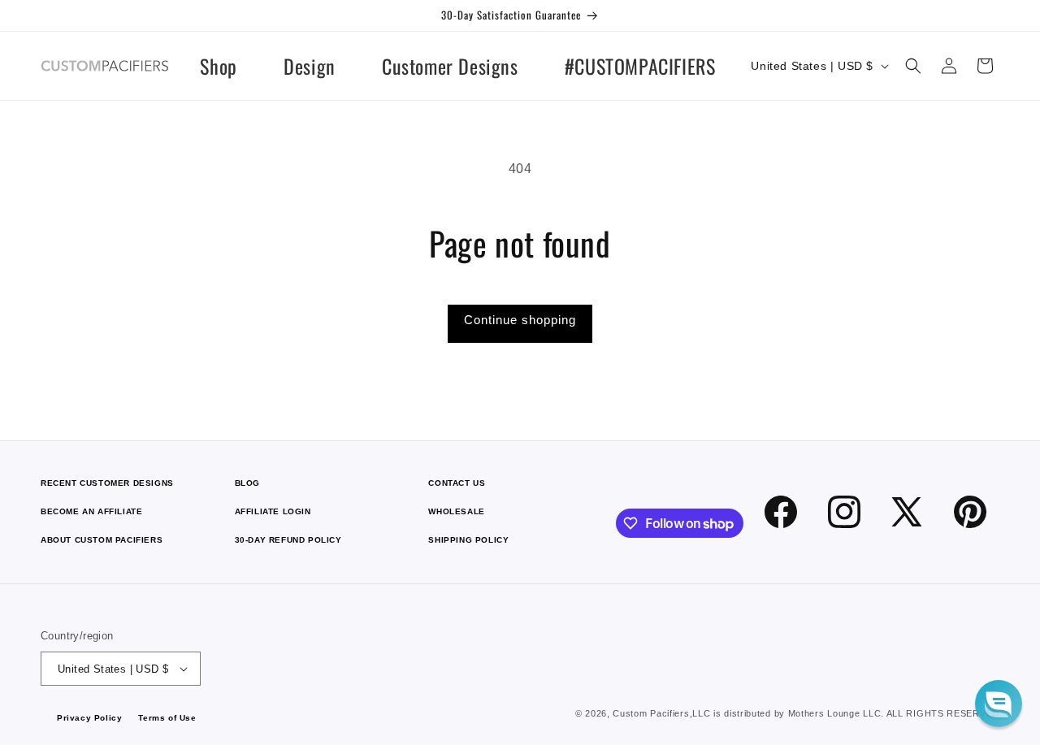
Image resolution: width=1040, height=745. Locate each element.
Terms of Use (167, 717)
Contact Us (456, 483)
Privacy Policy (89, 717)
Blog (247, 483)
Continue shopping (520, 320)
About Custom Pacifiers (101, 539)
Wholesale (456, 511)
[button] (913, 66)
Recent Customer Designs (107, 483)
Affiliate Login (273, 511)
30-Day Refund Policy (288, 539)
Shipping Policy (468, 539)
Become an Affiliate (91, 511)
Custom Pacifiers (651, 713)
